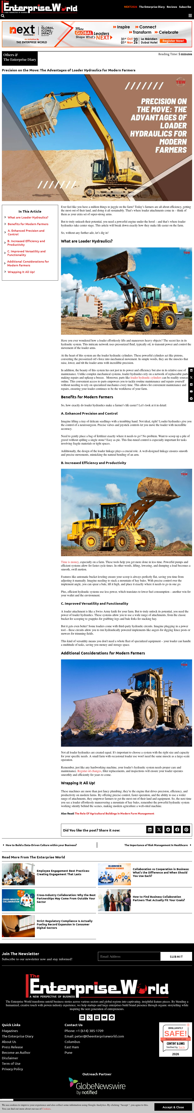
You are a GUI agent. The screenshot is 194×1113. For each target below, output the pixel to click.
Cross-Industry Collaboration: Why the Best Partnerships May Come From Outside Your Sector (66, 898)
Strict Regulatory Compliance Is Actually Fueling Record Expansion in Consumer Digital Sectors (64, 924)
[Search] (2, 15)
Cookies (46, 1108)
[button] (149, 829)
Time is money (70, 562)
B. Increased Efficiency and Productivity (26, 242)
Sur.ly (182, 1047)
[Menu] (190, 15)
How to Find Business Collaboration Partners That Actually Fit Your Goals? (159, 898)
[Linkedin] (191, 370)
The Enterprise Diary (152, 6)
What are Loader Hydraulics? (28, 217)
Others (8, 54)
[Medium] (191, 384)
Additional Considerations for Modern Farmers (28, 263)
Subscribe (185, 6)
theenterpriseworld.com (176, 1039)
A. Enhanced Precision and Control (26, 232)
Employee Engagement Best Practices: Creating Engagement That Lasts (63, 872)
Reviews (172, 6)
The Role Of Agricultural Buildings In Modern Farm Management (114, 813)
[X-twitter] (191, 377)
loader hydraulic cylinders (146, 377)
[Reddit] (191, 398)
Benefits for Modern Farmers (28, 224)
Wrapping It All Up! (22, 272)
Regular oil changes (89, 771)
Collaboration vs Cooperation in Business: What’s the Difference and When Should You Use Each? (161, 872)
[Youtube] (191, 391)
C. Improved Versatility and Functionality (26, 253)
